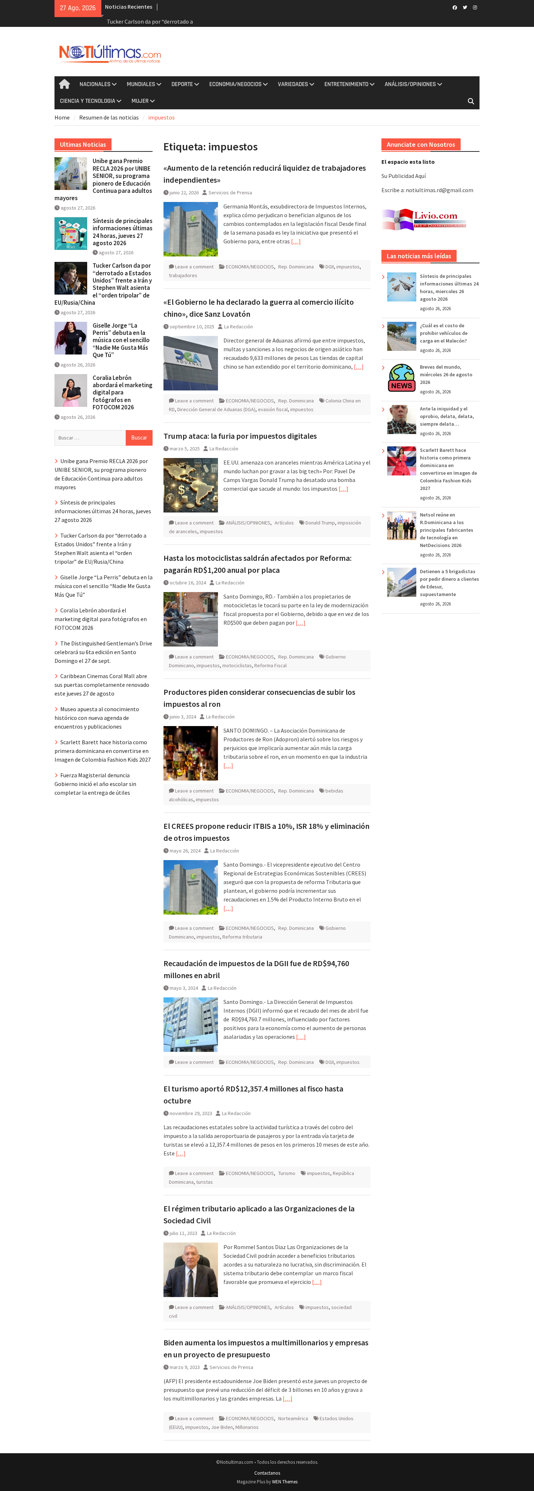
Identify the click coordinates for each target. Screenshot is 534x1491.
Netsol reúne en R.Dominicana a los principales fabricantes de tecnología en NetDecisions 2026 (446, 529)
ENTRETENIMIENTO (346, 84)
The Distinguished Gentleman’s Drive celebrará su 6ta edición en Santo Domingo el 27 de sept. (103, 652)
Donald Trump (320, 522)
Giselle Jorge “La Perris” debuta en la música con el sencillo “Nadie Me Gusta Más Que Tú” (121, 340)
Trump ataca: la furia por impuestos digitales (240, 436)
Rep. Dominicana (296, 266)
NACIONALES (95, 84)
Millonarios (247, 1427)
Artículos (284, 522)
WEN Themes (285, 1482)
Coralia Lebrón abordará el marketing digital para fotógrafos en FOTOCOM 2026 (123, 393)
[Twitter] (464, 7)
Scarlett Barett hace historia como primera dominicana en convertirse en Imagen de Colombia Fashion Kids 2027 (102, 750)
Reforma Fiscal (270, 665)
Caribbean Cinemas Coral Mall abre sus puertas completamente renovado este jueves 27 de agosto (101, 684)
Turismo (286, 1173)
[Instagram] (475, 7)
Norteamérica (293, 1418)
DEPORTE (182, 84)
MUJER (140, 101)
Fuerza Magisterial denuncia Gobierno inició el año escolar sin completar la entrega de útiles (95, 783)
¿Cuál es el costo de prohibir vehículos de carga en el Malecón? (444, 333)
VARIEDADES (293, 84)
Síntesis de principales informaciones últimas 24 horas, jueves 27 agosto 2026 (123, 232)
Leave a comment (194, 266)
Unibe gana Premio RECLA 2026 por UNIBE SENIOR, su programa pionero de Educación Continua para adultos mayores (103, 179)
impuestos (348, 266)
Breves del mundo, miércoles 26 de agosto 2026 (446, 374)
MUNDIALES (141, 84)
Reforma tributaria (242, 936)
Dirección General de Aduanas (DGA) (216, 409)
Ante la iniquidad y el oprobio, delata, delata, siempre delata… (447, 416)
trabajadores (183, 275)
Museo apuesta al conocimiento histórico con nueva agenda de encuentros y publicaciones (96, 717)
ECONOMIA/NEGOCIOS (235, 84)
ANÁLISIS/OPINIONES (410, 84)
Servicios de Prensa (230, 192)
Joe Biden (222, 1427)
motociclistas (237, 665)
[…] (296, 241)
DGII (329, 266)
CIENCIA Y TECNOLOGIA (87, 101)
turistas (204, 1182)
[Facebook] (454, 7)
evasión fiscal (273, 409)
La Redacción (238, 326)
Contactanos (267, 1473)
